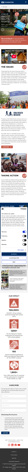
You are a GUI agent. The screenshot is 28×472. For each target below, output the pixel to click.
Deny (14, 262)
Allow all (14, 254)
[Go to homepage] (7, 2)
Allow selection (14, 258)
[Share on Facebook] (15, 445)
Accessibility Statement (14, 461)
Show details (21, 250)
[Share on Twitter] (12, 445)
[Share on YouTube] (19, 445)
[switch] (24, 236)
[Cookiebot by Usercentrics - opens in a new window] (20, 209)
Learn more (6, 147)
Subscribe (14, 458)
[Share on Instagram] (9, 445)
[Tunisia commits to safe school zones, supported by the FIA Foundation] (14, 279)
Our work (5, 6)
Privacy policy (14, 454)
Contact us (14, 451)
